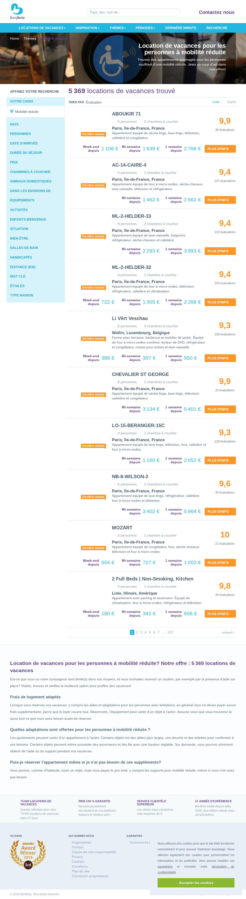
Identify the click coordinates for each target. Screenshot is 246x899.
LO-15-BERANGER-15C (136, 425)
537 (169, 632)
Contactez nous (217, 12)
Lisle (116, 593)
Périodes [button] (145, 28)
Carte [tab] (231, 102)
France (155, 128)
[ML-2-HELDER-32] (86, 278)
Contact (77, 847)
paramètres (165, 866)
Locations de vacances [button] (40, 28)
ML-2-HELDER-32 (131, 267)
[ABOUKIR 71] (86, 125)
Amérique (145, 593)
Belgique (158, 333)
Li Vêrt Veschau (129, 318)
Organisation (81, 842)
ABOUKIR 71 (125, 114)
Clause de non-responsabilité (93, 852)
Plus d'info (219, 149)
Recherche (217, 28)
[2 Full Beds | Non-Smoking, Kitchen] (86, 590)
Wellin (117, 333)
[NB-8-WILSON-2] (86, 487)
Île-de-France (135, 128)
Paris (116, 128)
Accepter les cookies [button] (196, 883)
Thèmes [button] (116, 28)
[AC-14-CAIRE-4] (86, 176)
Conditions (80, 866)
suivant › (228, 632)
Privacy (77, 857)
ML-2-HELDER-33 (131, 216)
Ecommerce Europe (144, 842)
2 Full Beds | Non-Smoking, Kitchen (150, 579)
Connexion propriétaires (90, 876)
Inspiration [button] (86, 28)
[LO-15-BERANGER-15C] (86, 436)
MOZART (122, 528)
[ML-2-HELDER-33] (86, 227)
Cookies (78, 861)
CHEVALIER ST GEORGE (138, 374)
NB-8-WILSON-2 (129, 476)
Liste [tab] (216, 102)
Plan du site (80, 871)
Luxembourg (136, 333)
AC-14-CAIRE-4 (128, 165)
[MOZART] (86, 539)
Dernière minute (181, 28)
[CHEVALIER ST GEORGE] (86, 385)
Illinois (128, 593)
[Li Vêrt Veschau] (86, 329)
